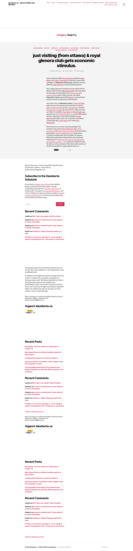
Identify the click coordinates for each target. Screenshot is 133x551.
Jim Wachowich (64, 48)
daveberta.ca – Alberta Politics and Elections (43, 547)
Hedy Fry (47, 48)
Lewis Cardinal (85, 48)
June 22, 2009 (68, 71)
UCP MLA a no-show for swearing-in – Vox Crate (41, 237)
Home (48, 2)
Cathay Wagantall (60, 80)
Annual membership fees (64, 133)
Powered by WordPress (64, 547)
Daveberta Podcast (75, 2)
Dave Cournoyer (57, 71)
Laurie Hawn (74, 48)
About (53, 2)
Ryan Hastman (73, 50)
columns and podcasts (42, 184)
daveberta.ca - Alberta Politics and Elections (21, 3)
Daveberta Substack (62, 2)
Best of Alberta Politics (111, 4)
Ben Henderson (38, 48)
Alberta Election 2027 (111, 2)
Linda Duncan (95, 48)
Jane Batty (54, 48)
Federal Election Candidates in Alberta (93, 2)
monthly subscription (52, 189)
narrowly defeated (55, 110)
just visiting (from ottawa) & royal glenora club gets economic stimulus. (66, 60)
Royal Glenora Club (69, 129)
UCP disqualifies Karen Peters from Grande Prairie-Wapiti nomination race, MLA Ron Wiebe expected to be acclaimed (44, 370)
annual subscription (53, 191)
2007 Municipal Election (64, 114)
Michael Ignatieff (61, 50)
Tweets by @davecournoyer (34, 411)
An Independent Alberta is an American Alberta (41, 358)
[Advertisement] (66, 18)
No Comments (80, 71)
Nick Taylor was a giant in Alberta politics (46, 216)
